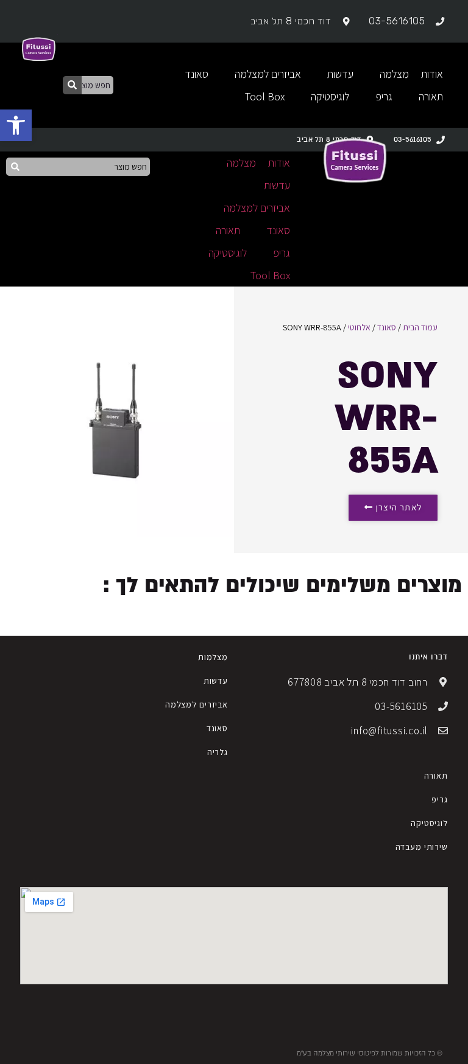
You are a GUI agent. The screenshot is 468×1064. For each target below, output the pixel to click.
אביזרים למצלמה (196, 704)
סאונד (386, 327)
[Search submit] (72, 85)
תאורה (436, 775)
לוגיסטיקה (429, 823)
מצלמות (213, 657)
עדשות (216, 680)
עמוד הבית (420, 327)
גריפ (439, 799)
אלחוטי (359, 327)
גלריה (217, 751)
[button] (16, 125)
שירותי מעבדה (421, 846)
